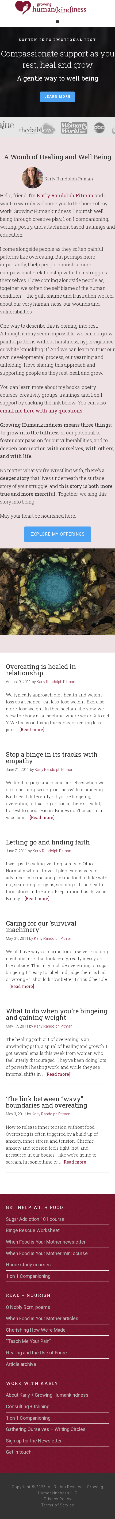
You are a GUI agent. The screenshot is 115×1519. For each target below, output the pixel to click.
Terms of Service (57, 1505)
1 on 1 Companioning (28, 1276)
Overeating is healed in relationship (41, 669)
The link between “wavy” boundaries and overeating (46, 1101)
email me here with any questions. (41, 410)
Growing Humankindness (57, 8)
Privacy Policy (57, 1499)
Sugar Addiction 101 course (35, 1219)
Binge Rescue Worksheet (33, 1230)
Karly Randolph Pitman (65, 195)
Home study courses (28, 1264)
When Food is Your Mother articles (42, 1318)
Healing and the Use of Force (36, 1352)
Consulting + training (27, 1406)
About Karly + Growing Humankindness (47, 1395)
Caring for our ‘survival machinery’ (41, 926)
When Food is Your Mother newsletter (46, 1242)
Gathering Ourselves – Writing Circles (46, 1429)
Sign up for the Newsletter (34, 1441)
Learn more (57, 97)
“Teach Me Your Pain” (28, 1341)
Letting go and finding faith (48, 842)
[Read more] (32, 729)
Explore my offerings (57, 534)
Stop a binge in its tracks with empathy (52, 757)
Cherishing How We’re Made (36, 1330)
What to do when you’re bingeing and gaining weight (57, 1014)
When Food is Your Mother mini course (47, 1253)
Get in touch (19, 1452)
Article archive (21, 1364)
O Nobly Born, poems (28, 1307)
